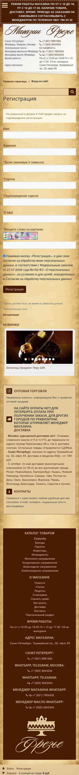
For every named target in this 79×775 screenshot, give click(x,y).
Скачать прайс (40, 599)
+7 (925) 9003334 (51, 44)
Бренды (40, 542)
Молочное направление (40, 558)
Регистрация (23, 768)
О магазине (40, 595)
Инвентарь (40, 550)
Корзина (11, 773)
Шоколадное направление (40, 566)
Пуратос (40, 546)
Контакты (40, 611)
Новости (40, 583)
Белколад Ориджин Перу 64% (25, 368)
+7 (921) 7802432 (54, 51)
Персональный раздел (40, 615)
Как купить (39, 603)
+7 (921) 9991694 (51, 40)
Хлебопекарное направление (39, 570)
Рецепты (40, 591)
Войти (10, 768)
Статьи (40, 587)
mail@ (46, 47)
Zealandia (40, 538)
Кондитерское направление (39, 562)
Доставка (22, 430)
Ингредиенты (40, 554)
